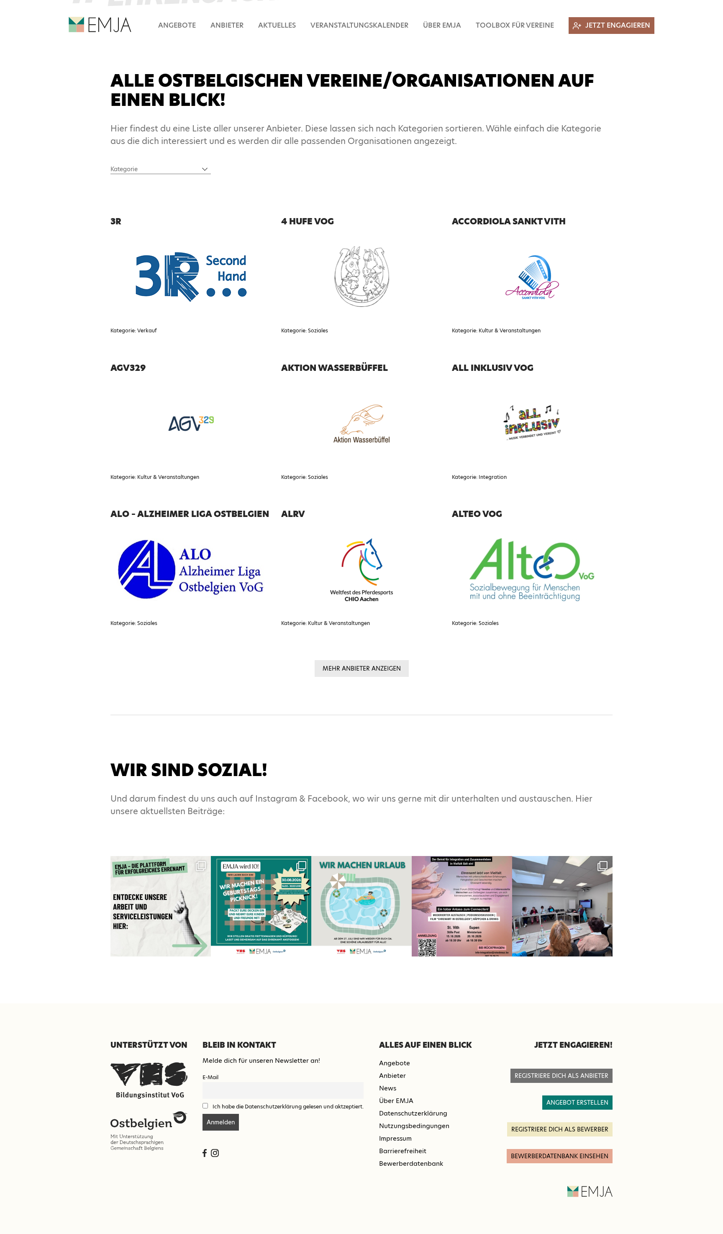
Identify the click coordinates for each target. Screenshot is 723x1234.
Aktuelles (277, 25)
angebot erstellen (577, 1102)
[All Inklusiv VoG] (532, 423)
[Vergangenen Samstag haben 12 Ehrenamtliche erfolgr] (562, 906)
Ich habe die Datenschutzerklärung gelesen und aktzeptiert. (288, 1106)
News (387, 1088)
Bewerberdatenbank (411, 1163)
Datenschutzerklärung (413, 1113)
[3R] (190, 277)
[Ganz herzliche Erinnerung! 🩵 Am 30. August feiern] (261, 906)
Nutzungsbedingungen (414, 1125)
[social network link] (205, 1153)
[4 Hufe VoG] (361, 277)
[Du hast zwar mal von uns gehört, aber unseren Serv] (160, 906)
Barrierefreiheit (402, 1151)
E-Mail (210, 1077)
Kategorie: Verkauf (133, 330)
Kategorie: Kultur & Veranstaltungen (496, 330)
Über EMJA (442, 25)
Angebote (177, 25)
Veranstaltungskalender (359, 25)
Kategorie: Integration (479, 477)
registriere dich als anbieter (561, 1076)
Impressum (395, 1138)
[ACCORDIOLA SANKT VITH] (532, 277)
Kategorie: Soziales (304, 330)
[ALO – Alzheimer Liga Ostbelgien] (190, 570)
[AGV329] (190, 423)
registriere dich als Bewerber (559, 1129)
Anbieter (227, 25)
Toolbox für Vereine (515, 25)
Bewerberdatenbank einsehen (559, 1156)
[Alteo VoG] (532, 570)
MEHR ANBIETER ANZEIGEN (362, 668)
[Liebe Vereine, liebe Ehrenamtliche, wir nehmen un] (361, 906)
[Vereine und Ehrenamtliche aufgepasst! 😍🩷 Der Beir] (462, 906)
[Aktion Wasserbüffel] (361, 423)
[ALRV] (361, 570)
